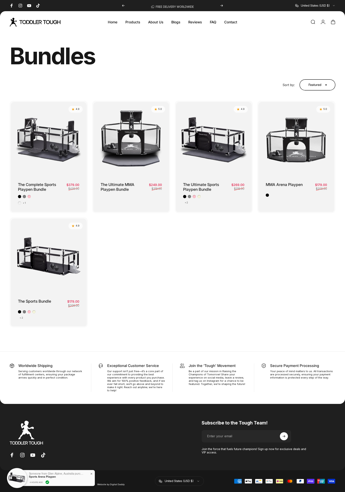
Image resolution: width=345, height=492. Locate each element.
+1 (24, 203)
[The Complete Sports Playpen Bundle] (49, 140)
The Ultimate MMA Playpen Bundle (117, 187)
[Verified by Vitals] (47, 482)
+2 (186, 202)
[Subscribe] (284, 436)
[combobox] (315, 5)
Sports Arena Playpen (42, 476)
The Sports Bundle (34, 301)
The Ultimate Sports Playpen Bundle (201, 187)
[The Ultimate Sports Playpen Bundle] (214, 140)
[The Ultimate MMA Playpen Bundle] (131, 140)
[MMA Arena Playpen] (296, 140)
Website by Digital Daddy (111, 484)
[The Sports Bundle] (49, 256)
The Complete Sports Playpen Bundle (37, 187)
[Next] (221, 5)
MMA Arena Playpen (284, 184)
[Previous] (123, 5)
